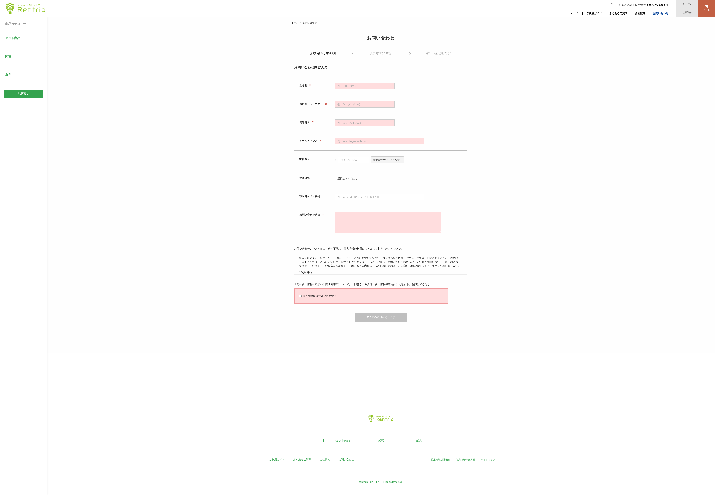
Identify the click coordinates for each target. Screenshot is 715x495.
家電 (381, 440)
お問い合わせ (660, 13)
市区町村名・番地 (309, 196)
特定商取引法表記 (440, 459)
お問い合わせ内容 (309, 214)
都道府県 (304, 178)
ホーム (575, 13)
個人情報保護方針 (465, 459)
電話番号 (304, 122)
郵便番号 (304, 159)
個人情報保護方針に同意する (319, 295)
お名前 (303, 85)
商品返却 (23, 93)
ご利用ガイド (594, 13)
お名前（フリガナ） (311, 104)
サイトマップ (488, 459)
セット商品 (342, 440)
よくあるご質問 (618, 13)
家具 (419, 440)
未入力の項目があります (380, 317)
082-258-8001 (657, 5)
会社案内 (640, 13)
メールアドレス (308, 140)
